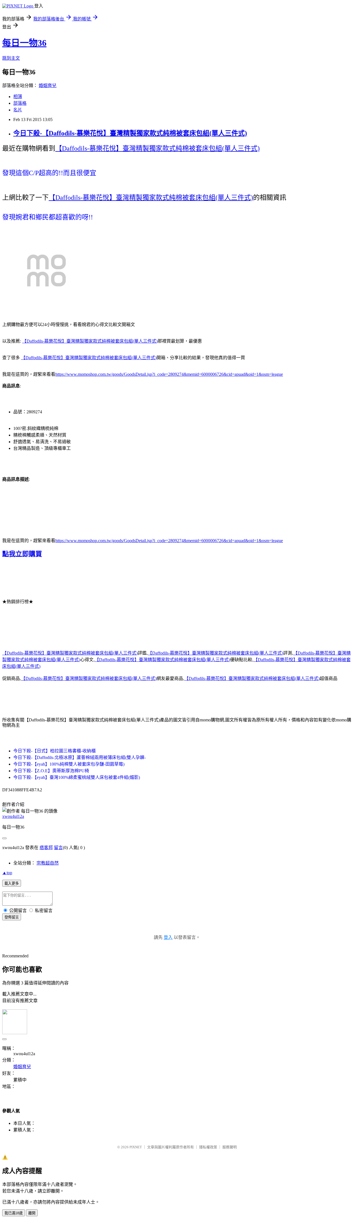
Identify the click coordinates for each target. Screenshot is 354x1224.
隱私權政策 (208, 1147)
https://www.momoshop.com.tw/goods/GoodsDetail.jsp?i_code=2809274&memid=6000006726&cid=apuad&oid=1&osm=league (169, 374)
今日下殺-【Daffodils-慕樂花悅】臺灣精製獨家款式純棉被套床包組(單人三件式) (130, 133)
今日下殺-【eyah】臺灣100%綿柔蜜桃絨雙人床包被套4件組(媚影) (76, 777)
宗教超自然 (48, 863)
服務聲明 (229, 1147)
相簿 (17, 96)
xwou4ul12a (13, 816)
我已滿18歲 (13, 1213)
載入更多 (11, 883)
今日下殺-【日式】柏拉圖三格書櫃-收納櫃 (54, 750)
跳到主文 (11, 58)
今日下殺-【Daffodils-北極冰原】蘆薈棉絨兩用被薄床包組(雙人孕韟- (79, 757)
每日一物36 (24, 43)
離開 (31, 1213)
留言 (58, 847)
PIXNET (135, 1147)
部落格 (20, 103)
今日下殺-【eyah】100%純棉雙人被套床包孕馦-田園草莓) (68, 764)
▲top (7, 872)
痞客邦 (46, 847)
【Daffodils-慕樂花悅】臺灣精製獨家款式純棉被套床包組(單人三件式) (157, 148)
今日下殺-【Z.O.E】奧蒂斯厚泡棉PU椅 (51, 770)
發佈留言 (11, 917)
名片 (17, 109)
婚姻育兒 (47, 85)
